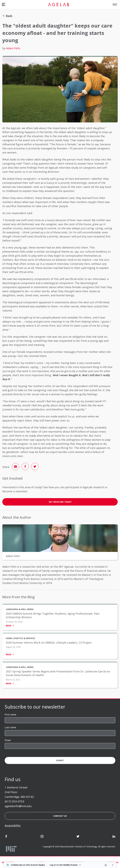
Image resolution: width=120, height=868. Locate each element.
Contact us (60, 816)
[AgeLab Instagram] (42, 837)
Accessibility (13, 825)
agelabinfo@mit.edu (18, 806)
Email (8, 740)
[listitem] (60, 617)
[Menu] (3, 4)
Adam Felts (13, 48)
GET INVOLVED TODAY (60, 501)
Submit (60, 760)
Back (9, 15)
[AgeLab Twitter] (78, 837)
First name (10, 714)
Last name (10, 727)
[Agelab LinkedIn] (113, 837)
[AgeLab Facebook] (6, 837)
